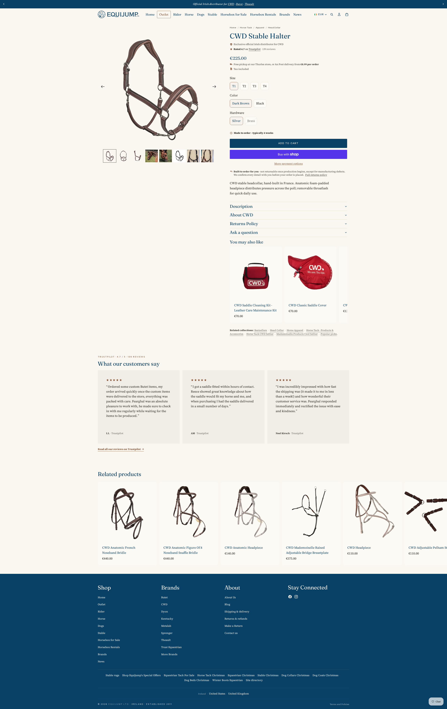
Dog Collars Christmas (295, 675)
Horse (101, 618)
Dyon (164, 611)
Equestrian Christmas (241, 675)
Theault (166, 640)
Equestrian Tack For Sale (179, 675)
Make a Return (234, 625)
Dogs (101, 625)
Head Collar (274, 27)
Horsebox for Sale (109, 640)
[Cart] (347, 14)
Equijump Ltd (118, 704)
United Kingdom (238, 693)
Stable (101, 633)
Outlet (101, 604)
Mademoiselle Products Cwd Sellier (297, 334)
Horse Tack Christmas (211, 675)
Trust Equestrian (171, 647)
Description (241, 206)
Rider (101, 611)
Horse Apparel (295, 330)
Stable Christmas (268, 675)
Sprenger (167, 633)
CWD (164, 604)
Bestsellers (260, 330)
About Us (230, 597)
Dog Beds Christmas (196, 680)
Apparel (260, 27)
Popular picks (329, 334)
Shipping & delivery (237, 611)
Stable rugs (112, 675)
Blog (227, 604)
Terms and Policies (339, 704)
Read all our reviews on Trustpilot (119, 449)
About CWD (241, 214)
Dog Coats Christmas (325, 675)
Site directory (254, 680)
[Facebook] (290, 597)
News (101, 661)
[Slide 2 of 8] (123, 156)
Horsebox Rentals (109, 647)
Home (233, 27)
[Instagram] (296, 597)
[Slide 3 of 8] (137, 156)
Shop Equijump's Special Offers (141, 675)
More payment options (288, 163)
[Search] (332, 14)
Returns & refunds (236, 618)
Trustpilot (255, 49)
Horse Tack (246, 27)
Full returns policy (316, 175)
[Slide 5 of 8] (165, 156)
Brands (102, 654)
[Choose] (331, 293)
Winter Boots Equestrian (227, 680)
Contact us (231, 633)
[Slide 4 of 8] (151, 156)
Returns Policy (244, 223)
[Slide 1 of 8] (109, 156)
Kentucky (167, 618)
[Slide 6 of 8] (179, 156)
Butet (164, 597)
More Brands (169, 654)
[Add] (276, 293)
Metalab (166, 625)
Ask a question (244, 232)
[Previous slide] (4, 4)
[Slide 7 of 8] (193, 156)
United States (217, 693)
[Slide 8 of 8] (207, 156)
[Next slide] (443, 4)
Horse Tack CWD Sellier (259, 334)
